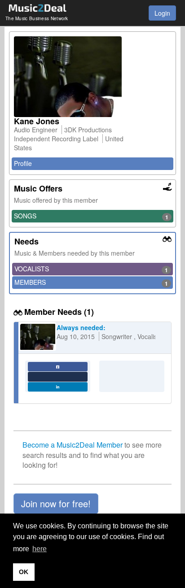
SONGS (91, 216)
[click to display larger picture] (92, 76)
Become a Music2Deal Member (72, 445)
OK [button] (23, 571)
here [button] (39, 549)
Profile (23, 163)
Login (162, 13)
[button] (55, 503)
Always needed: (81, 327)
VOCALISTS (91, 269)
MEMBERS (91, 282)
